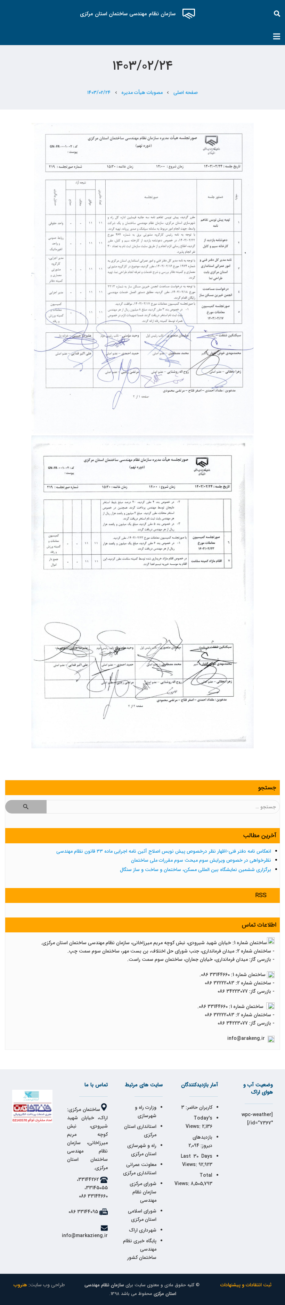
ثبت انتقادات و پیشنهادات (245, 1285)
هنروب (20, 1285)
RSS (261, 895)
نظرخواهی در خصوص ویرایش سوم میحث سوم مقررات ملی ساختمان (201, 860)
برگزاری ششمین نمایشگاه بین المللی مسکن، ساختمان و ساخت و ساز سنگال (195, 869)
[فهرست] (276, 36)
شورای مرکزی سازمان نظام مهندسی (143, 1192)
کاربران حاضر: (198, 1107)
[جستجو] (277, 13)
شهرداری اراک (142, 1230)
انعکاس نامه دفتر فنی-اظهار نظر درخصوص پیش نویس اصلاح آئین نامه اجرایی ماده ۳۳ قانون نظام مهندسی (163, 851)
